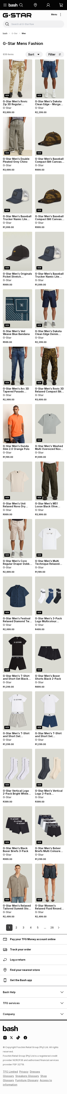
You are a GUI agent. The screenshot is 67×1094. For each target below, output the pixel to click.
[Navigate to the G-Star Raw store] (17, 15)
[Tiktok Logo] (18, 1038)
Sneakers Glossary (27, 1075)
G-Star (15, 33)
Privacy (23, 1071)
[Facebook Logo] (25, 1038)
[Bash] (5, 33)
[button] (35, 5)
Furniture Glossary (26, 1080)
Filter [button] (52, 54)
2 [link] (16, 927)
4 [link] (31, 927)
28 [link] (52, 927)
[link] (58, 927)
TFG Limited (10, 1071)
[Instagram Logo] (5, 1038)
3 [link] (23, 927)
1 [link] (9, 927)
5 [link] (38, 927)
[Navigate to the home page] (13, 5)
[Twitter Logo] (11, 1038)
